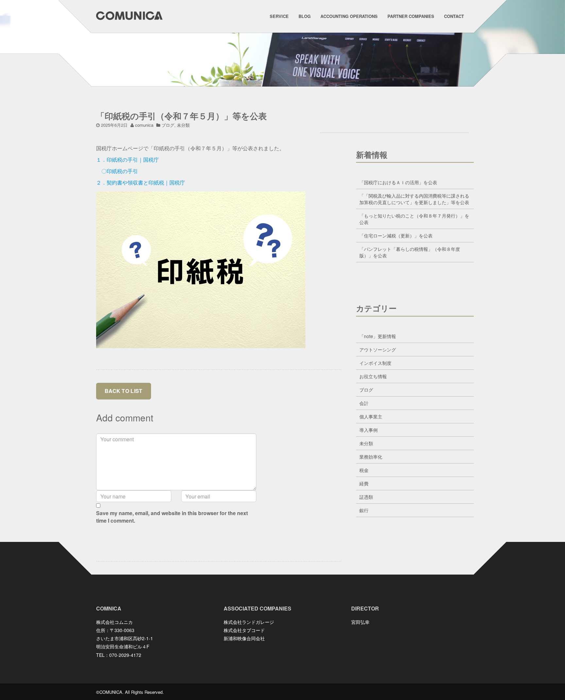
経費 (363, 483)
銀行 (363, 510)
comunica (144, 125)
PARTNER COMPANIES (410, 16)
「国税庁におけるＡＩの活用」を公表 (398, 182)
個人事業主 (370, 416)
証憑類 (366, 497)
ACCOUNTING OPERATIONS (349, 16)
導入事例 (368, 430)
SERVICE (279, 16)
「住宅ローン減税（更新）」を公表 (396, 235)
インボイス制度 (375, 363)
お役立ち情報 (373, 376)
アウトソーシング (377, 349)
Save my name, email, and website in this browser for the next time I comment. (172, 517)
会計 (363, 403)
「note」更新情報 (377, 336)
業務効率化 (370, 456)
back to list (124, 391)
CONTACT (454, 16)
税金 (363, 470)
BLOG (305, 16)
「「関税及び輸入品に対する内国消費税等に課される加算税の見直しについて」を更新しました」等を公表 (414, 198)
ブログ (168, 125)
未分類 (183, 125)
